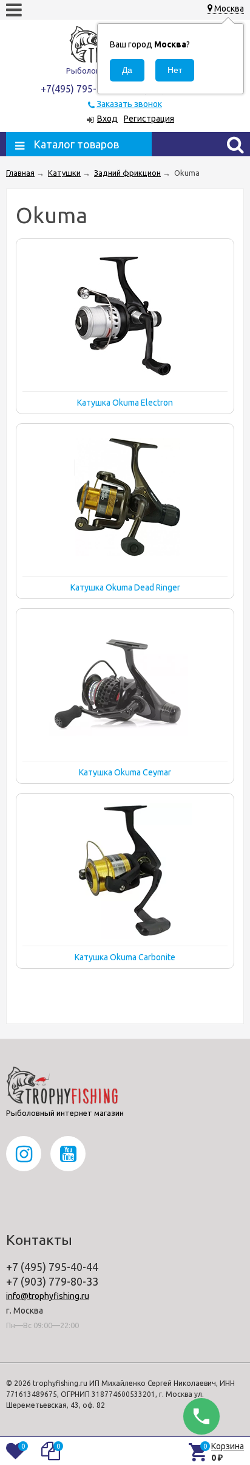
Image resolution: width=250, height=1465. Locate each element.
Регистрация (149, 118)
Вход (107, 118)
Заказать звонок (129, 104)
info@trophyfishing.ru (47, 1296)
